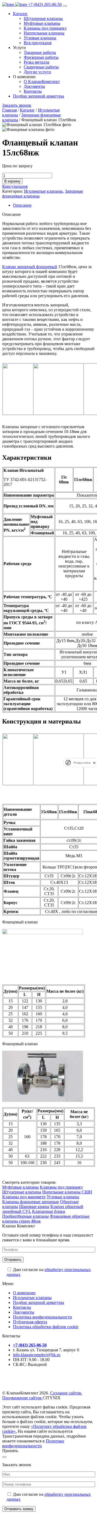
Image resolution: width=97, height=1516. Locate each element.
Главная (9, 110)
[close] (94, 763)
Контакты (22, 1307)
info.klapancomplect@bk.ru (36, 1354)
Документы (23, 1312)
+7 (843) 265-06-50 (45, 4)
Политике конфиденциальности (33, 1443)
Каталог (20, 13)
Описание (22, 205)
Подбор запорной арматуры (38, 96)
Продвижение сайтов (22, 1398)
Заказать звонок (16, 105)
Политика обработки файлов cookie (45, 1326)
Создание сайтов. (66, 1393)
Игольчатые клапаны (43, 191)
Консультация (14, 186)
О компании (24, 1292)
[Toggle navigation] (65, 6)
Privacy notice (82, 762)
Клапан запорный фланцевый (29, 266)
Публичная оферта (30, 1322)
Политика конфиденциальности (42, 1317)
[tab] (54, 205)
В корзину (12, 181)
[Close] (4, 1457)
